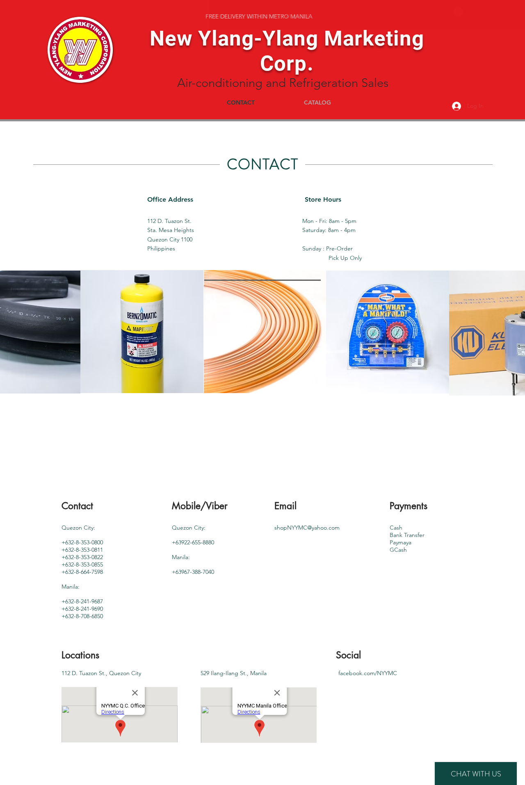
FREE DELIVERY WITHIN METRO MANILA (259, 16)
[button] (458, 12)
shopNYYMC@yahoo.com (307, 527)
